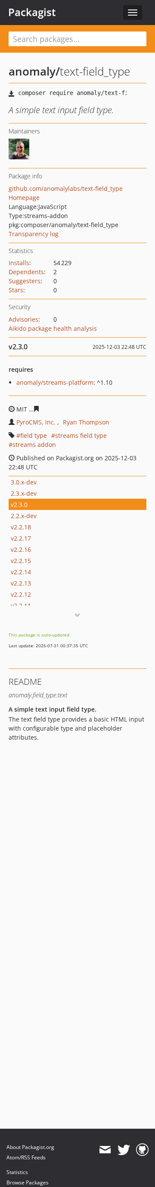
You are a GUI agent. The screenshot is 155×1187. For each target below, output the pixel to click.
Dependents (26, 272)
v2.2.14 (21, 572)
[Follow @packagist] (124, 1150)
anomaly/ (34, 71)
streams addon (34, 444)
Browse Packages (27, 1182)
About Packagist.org (30, 1147)
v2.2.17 (21, 538)
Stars (16, 290)
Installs (19, 263)
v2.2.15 (21, 561)
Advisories (23, 319)
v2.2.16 (21, 549)
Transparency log (34, 234)
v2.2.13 (21, 583)
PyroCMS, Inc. (36, 422)
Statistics (17, 1172)
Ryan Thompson (86, 422)
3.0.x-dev (24, 482)
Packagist (32, 12)
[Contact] (105, 1150)
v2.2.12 (21, 594)
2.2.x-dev (24, 516)
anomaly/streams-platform (54, 382)
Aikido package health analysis (53, 328)
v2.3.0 (19, 504)
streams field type (81, 435)
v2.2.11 (21, 605)
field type (33, 435)
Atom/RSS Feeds (26, 1157)
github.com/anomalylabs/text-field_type (66, 188)
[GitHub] (142, 1150)
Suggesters (24, 281)
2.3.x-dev (24, 493)
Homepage (24, 197)
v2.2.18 (21, 527)
